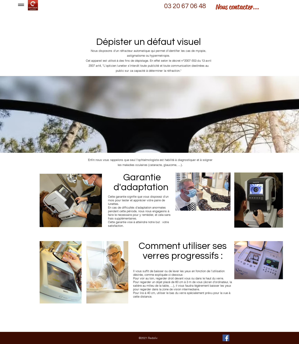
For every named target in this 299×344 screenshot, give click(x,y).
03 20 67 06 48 (185, 6)
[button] (21, 5)
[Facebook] (226, 337)
